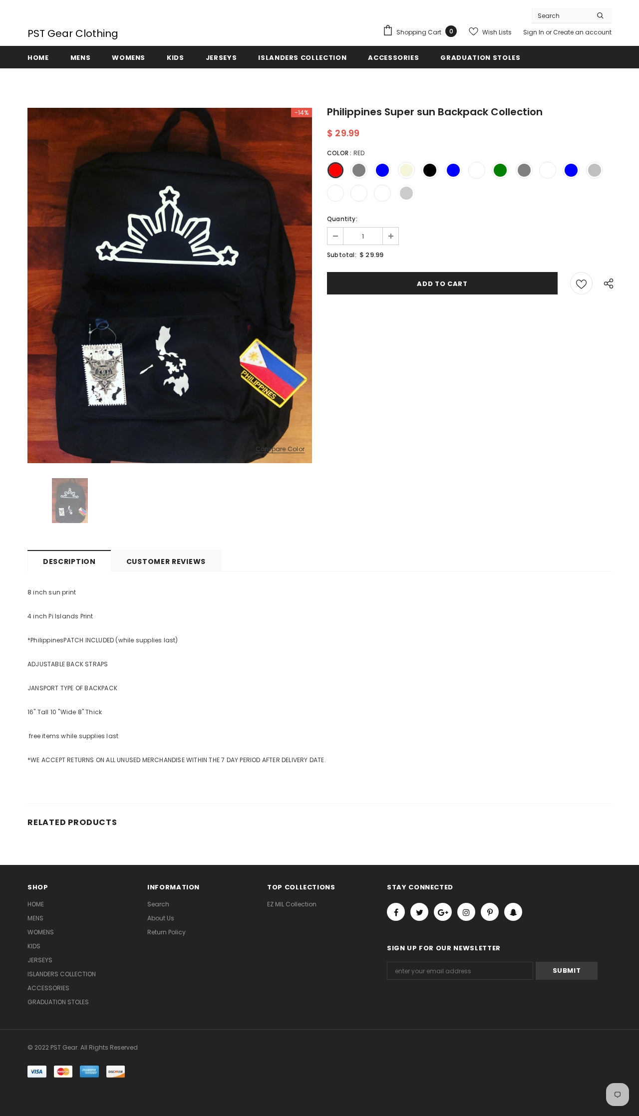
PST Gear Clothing (72, 33)
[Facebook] (396, 912)
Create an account (582, 32)
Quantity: (342, 219)
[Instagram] (466, 912)
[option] (169, 286)
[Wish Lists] (581, 283)
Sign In (534, 32)
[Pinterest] (490, 912)
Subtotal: (341, 255)
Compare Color (280, 449)
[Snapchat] (513, 912)
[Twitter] (419, 912)
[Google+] (443, 912)
